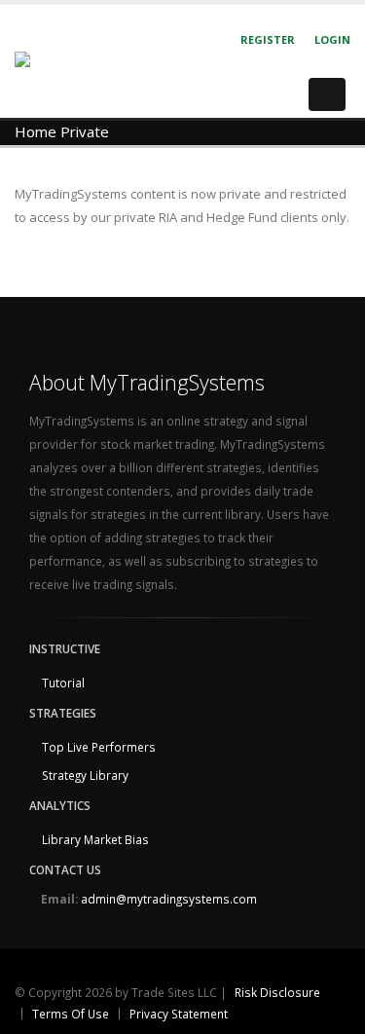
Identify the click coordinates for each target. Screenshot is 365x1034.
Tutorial (63, 682)
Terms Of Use (70, 1013)
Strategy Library (85, 775)
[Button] (327, 94)
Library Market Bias (95, 839)
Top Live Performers (99, 747)
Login (332, 39)
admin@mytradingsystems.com (169, 898)
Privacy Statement (178, 1013)
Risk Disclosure (277, 992)
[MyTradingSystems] (79, 60)
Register (267, 39)
